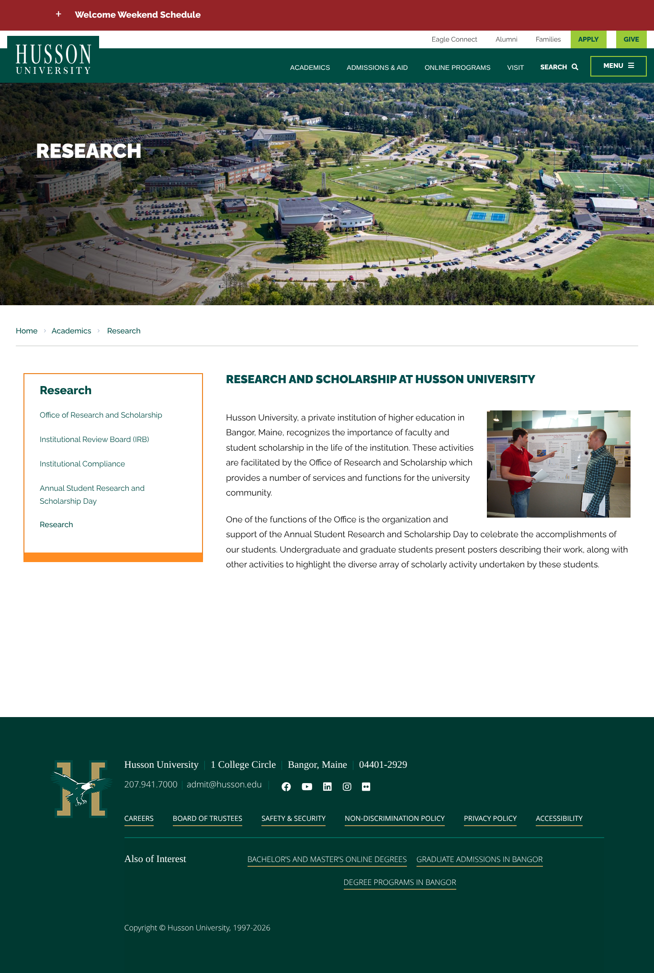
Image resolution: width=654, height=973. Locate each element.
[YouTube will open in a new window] (305, 787)
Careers (139, 818)
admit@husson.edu (224, 784)
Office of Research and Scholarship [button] (101, 415)
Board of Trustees (207, 818)
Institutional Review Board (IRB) (94, 439)
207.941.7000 (151, 784)
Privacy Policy (490, 818)
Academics (310, 67)
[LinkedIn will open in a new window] (325, 787)
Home (27, 330)
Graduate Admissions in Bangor (480, 859)
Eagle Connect (454, 40)
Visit (515, 67)
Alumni (507, 40)
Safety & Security (293, 818)
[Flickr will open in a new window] (364, 787)
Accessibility (559, 818)
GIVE (631, 40)
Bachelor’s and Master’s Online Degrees (327, 859)
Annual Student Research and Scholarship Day (92, 495)
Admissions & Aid (377, 67)
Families (548, 40)
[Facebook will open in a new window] (284, 787)
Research (123, 330)
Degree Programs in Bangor (400, 882)
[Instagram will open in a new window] (345, 787)
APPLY (588, 40)
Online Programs (458, 67)
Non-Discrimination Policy (395, 818)
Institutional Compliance (82, 463)
